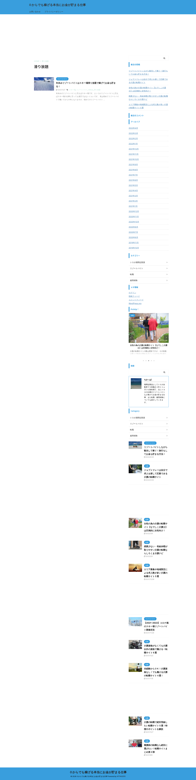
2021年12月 (134, 149)
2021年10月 (134, 159)
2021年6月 (133, 180)
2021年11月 (134, 154)
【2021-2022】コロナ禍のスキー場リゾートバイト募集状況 (156, 626)
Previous (131, 337)
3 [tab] (148, 360)
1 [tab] (143, 360)
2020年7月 (133, 232)
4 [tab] (151, 360)
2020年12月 (134, 211)
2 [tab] (146, 360)
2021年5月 (133, 185)
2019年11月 (134, 242)
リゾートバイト (82, 90)
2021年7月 (133, 175)
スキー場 (72, 90)
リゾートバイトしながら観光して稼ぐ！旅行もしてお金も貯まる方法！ (148, 72)
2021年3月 (133, 196)
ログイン (132, 292)
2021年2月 (133, 201)
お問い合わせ (35, 11)
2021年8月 (133, 170)
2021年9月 (133, 164)
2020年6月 (133, 237)
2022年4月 (133, 128)
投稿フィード (134, 296)
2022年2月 (133, 138)
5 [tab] (154, 360)
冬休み (90, 90)
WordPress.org (135, 303)
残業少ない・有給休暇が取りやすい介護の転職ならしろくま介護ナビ (148, 97)
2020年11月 (134, 216)
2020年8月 (133, 227)
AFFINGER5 (121, 776)
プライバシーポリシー (54, 11)
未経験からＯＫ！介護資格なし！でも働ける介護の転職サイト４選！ (155, 672)
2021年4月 (133, 190)
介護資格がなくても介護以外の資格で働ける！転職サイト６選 (155, 649)
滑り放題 (97, 90)
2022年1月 (133, 144)
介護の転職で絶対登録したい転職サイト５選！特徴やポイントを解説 (155, 725)
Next (166, 337)
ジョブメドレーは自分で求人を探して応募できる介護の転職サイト (148, 81)
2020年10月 (134, 222)
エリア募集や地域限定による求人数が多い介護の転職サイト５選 (148, 106)
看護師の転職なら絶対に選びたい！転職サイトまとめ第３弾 (155, 748)
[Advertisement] (98, 34)
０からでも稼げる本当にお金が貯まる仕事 (57, 5)
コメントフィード (136, 300)
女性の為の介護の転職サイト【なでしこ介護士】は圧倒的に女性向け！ (147, 89)
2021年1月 (133, 206)
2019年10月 (134, 248)
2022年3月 (133, 133)
